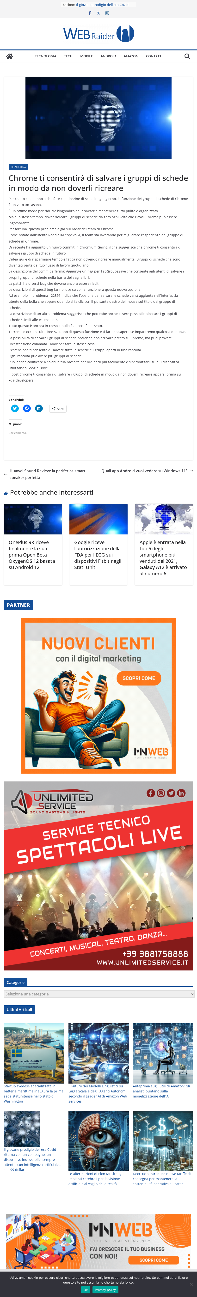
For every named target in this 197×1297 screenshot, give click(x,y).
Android (108, 56)
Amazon (131, 56)
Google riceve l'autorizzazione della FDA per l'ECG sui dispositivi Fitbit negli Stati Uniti (97, 554)
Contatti (154, 56)
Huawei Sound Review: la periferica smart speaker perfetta (47, 474)
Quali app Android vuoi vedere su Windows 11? (144, 470)
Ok (86, 1290)
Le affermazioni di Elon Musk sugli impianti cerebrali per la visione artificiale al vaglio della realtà (95, 1178)
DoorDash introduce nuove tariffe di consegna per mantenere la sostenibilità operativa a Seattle (162, 1178)
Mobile (86, 56)
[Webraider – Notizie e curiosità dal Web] (9, 56)
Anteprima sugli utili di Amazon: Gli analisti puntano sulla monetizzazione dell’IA (161, 1091)
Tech (68, 56)
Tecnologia (45, 56)
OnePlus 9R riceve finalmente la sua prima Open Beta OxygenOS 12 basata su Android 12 (32, 554)
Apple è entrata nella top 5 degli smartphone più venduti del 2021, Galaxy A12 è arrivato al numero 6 (163, 558)
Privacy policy (105, 1290)
